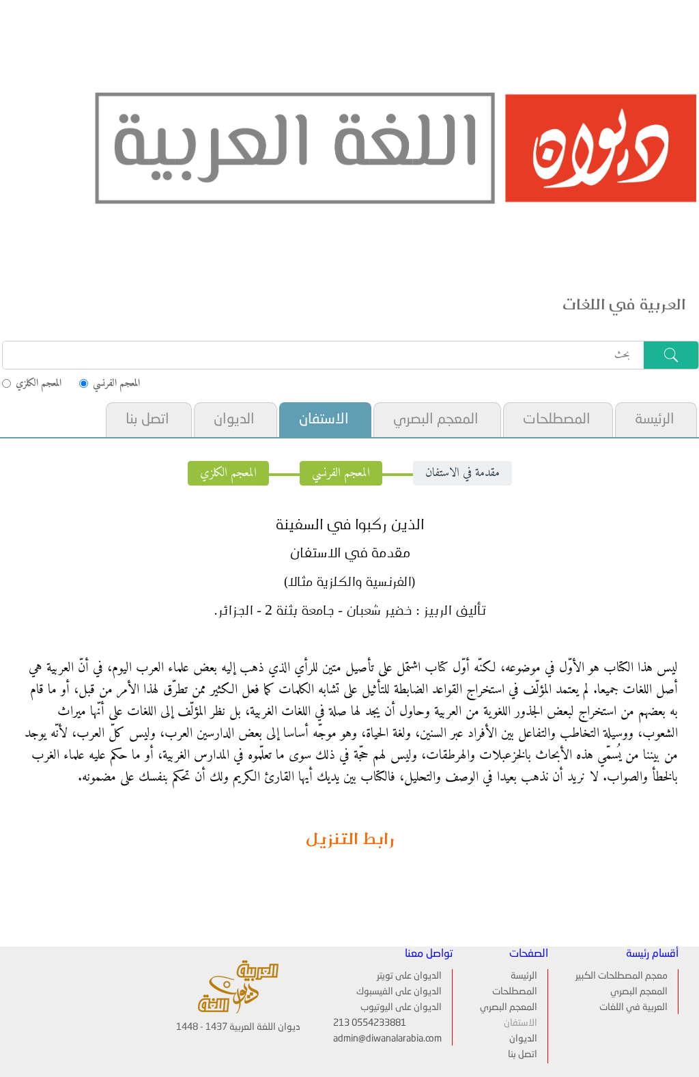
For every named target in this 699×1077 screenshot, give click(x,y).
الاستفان (324, 419)
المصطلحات (556, 419)
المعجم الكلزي (228, 473)
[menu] (400, 419)
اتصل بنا (147, 419)
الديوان (234, 419)
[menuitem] (655, 419)
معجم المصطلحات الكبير (621, 976)
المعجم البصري (436, 419)
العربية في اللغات (633, 1007)
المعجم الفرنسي (341, 473)
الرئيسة (654, 419)
